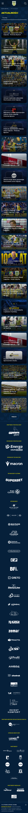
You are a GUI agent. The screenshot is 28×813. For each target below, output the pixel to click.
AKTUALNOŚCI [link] (14, 8)
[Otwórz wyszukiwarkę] (25, 3)
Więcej (14, 417)
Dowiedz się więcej (6, 806)
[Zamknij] (26, 805)
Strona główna (4, 8)
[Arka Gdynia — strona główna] (14, 3)
